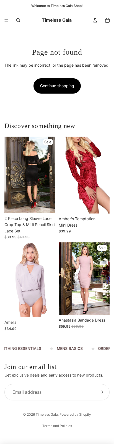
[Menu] (6, 20)
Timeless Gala (47, 414)
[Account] (95, 20)
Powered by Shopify (75, 414)
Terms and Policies (57, 426)
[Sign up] (101, 392)
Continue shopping (57, 85)
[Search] (18, 20)
